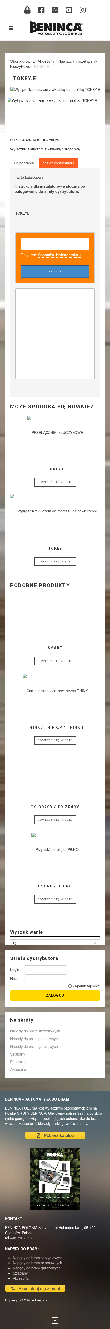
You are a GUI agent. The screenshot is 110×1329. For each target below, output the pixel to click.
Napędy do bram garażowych (34, 1046)
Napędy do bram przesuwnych (35, 1038)
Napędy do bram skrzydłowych (35, 1030)
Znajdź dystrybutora (58, 163)
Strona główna (22, 61)
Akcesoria (46, 61)
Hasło (15, 978)
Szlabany (17, 1054)
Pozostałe (18, 1061)
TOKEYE (22, 213)
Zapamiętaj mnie (86, 985)
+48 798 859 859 (24, 1237)
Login (14, 969)
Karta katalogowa (29, 177)
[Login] (27, 10)
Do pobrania (24, 163)
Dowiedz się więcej (55, 482)
